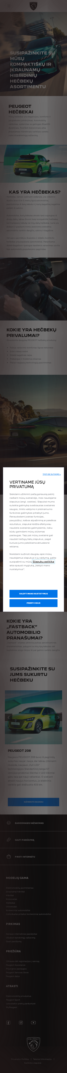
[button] (52, 474)
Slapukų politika (43, 561)
